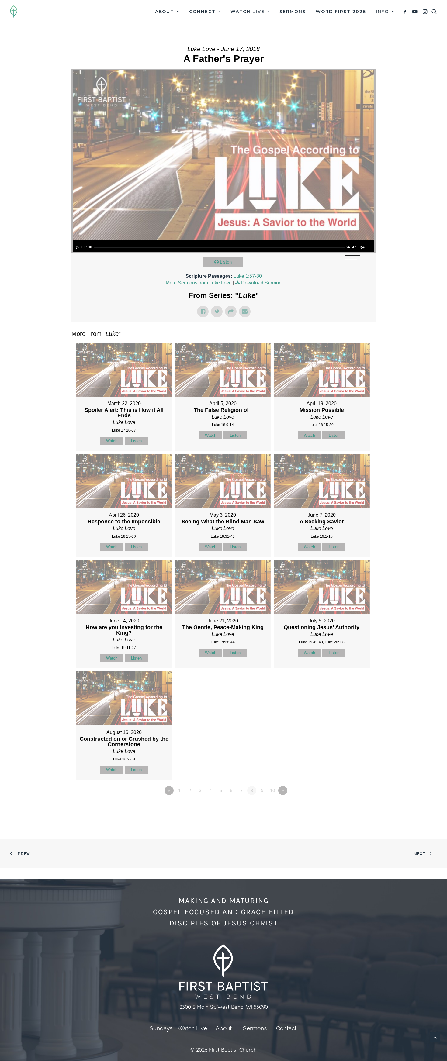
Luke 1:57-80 (248, 276)
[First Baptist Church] (13, 11)
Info (382, 11)
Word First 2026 (341, 11)
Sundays (161, 1028)
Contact (286, 1028)
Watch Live (247, 11)
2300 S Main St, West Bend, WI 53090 (223, 1007)
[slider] (219, 247)
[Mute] (361, 247)
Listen (226, 261)
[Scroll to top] (435, 1037)
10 (272, 790)
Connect (202, 11)
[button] (406, 11)
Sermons (292, 11)
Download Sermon (261, 282)
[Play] (76, 247)
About (164, 11)
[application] (223, 246)
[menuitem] (167, 11)
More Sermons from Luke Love (199, 282)
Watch (111, 441)
